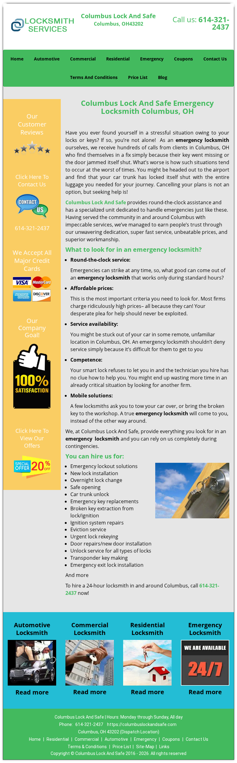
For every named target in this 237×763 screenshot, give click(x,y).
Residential (118, 59)
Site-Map (145, 746)
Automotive (47, 59)
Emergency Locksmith (205, 629)
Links (164, 746)
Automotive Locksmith (32, 629)
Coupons (183, 59)
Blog (162, 77)
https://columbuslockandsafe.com (142, 724)
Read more (32, 692)
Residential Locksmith (147, 629)
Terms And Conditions (94, 77)
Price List (138, 77)
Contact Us (215, 59)
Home (16, 59)
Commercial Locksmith (89, 629)
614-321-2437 (213, 23)
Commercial (83, 59)
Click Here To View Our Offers (32, 438)
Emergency (152, 59)
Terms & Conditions (87, 746)
